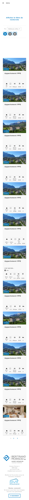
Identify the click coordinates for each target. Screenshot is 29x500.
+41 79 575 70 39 (14, 469)
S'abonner (14, 495)
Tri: (5, 29)
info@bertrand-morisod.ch (14, 471)
